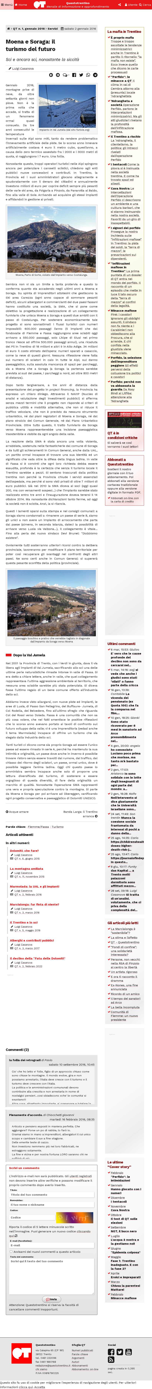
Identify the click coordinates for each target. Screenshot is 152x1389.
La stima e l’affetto (124, 937)
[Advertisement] (52, 1009)
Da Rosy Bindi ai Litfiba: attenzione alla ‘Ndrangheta (126, 391)
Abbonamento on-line (85, 1369)
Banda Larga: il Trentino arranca (80, 814)
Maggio (124, 1262)
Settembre (124, 1229)
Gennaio (126, 1189)
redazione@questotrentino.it (53, 1365)
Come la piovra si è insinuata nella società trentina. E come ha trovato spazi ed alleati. (125, 174)
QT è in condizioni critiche (123, 435)
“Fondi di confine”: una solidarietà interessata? (124, 951)
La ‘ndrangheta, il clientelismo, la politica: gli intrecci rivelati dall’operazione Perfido (125, 148)
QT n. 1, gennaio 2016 (29, 28)
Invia (53, 1299)
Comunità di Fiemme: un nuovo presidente (124, 1015)
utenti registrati (81, 1176)
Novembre (120, 1208)
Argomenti (78, 1357)
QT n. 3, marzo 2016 (26, 912)
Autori (75, 1361)
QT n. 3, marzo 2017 (27, 948)
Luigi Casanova (23, 68)
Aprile (126, 1275)
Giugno (126, 1250)
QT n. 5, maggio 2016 (27, 930)
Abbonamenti (80, 1365)
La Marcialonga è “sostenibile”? (123, 931)
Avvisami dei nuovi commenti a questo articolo (46, 1252)
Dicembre (119, 1199)
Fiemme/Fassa (38, 827)
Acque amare (18, 811)
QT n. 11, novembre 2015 (29, 876)
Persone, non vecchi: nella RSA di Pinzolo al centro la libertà (125, 963)
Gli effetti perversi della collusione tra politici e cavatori (126, 367)
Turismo (58, 827)
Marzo (125, 1285)
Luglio (125, 1240)
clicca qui (26, 1387)
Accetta (39, 1387)
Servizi (53, 28)
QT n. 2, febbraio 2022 (28, 966)
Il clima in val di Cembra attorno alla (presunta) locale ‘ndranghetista (125, 86)
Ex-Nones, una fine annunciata (124, 987)
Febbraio (120, 1176)
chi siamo (41, 1369)
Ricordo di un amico (125, 994)
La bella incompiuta (125, 1007)
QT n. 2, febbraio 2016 (28, 894)
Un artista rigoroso (124, 972)
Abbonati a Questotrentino (120, 461)
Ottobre (124, 1218)
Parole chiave (80, 1354)
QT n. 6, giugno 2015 (27, 858)
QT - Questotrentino (125, 942)
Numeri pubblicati (82, 1350)
